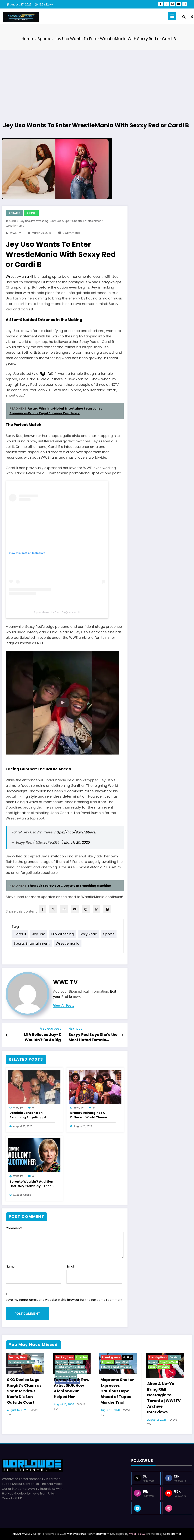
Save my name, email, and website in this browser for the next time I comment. (64, 1300)
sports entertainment (88, 221)
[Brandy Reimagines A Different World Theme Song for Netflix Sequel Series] (95, 1086)
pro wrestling (39, 221)
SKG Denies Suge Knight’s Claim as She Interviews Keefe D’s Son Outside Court (24, 1391)
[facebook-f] (160, 4)
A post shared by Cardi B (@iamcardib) (57, 612)
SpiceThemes (172, 1534)
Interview (81, 1357)
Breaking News (18, 1357)
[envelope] (75, 909)
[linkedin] (64, 909)
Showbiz (14, 213)
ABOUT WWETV (22, 1534)
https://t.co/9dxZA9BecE (75, 832)
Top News (61, 1362)
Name (10, 1266)
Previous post (50, 1028)
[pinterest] (86, 909)
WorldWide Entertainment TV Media (69, 1364)
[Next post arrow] (122, 1035)
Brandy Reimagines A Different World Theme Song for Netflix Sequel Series (88, 1115)
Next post (76, 1028)
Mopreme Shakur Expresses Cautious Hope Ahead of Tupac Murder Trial (117, 1391)
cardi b (14, 221)
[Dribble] (177, 1508)
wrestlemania (15, 226)
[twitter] (53, 909)
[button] (62, 703)
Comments (14, 1228)
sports (69, 221)
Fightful (45, 373)
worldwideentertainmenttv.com (88, 1534)
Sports (31, 213)
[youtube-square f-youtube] (184, 4)
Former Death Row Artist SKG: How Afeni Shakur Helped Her (71, 1388)
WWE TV (15, 233)
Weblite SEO (137, 1534)
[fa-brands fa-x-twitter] (166, 4)
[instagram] (172, 4)
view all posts (63, 1005)
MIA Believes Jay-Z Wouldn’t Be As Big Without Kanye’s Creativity (42, 1038)
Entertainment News (21, 1362)
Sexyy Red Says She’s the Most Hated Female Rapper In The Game (93, 1038)
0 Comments (71, 233)
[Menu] (172, 16)
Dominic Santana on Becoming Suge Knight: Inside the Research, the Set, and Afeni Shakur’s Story (28, 1115)
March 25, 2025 (77, 842)
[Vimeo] (146, 1508)
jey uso (25, 221)
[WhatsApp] (96, 909)
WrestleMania (17, 276)
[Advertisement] (97, 80)
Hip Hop (127, 1357)
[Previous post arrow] (7, 1035)
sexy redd (56, 221)
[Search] (184, 17)
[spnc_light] (192, 16)
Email (70, 1266)
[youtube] (178, 4)
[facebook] (42, 909)
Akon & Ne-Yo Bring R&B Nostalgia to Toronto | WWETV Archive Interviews (164, 1398)
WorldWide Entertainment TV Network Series (71, 1374)
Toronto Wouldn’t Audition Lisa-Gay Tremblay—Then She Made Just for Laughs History (31, 1184)
